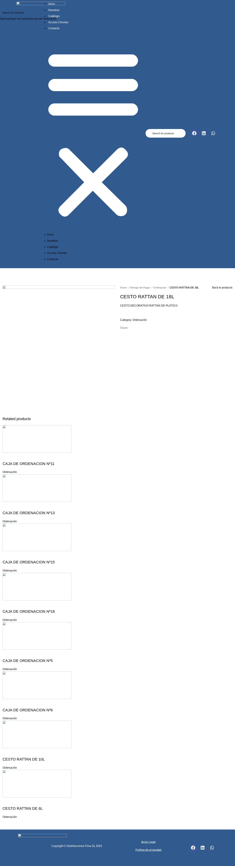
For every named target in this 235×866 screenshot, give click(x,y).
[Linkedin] (202, 847)
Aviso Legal (148, 842)
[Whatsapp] (212, 847)
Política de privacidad (148, 850)
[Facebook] (193, 847)
